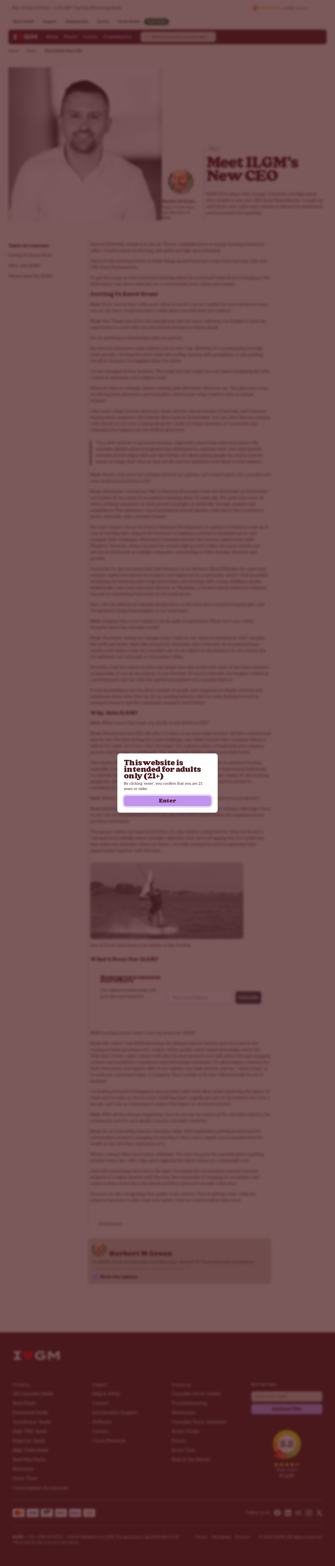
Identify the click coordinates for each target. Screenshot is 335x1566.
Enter (167, 801)
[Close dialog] (322, 1470)
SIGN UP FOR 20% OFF (270, 1545)
